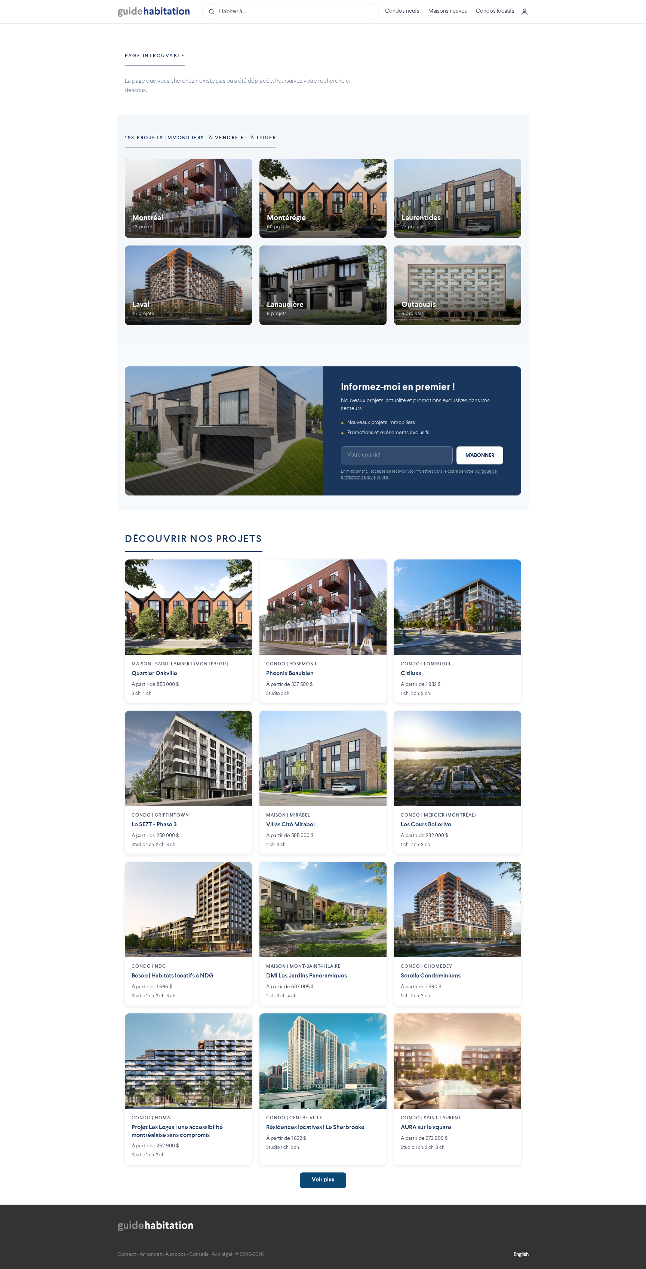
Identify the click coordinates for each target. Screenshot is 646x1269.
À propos (175, 1254)
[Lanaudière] (323, 285)
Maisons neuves (447, 11)
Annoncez (150, 1254)
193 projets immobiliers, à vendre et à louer (200, 137)
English (521, 1254)
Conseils (198, 1254)
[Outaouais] (457, 285)
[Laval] (188, 285)
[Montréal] (188, 198)
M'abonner (479, 455)
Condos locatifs (495, 11)
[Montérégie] (323, 198)
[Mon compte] (524, 11)
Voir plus (323, 1180)
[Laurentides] (457, 198)
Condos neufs (402, 11)
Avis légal (222, 1254)
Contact (126, 1254)
